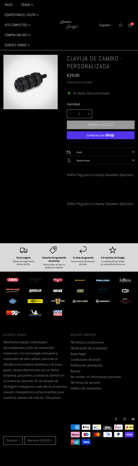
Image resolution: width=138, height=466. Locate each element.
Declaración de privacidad (89, 347)
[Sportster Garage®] (69, 25)
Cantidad (73, 104)
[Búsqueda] (120, 25)
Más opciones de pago (100, 142)
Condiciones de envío (85, 359)
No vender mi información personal (96, 376)
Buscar (76, 370)
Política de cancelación (87, 365)
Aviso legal (78, 353)
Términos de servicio (85, 382)
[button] (22, 15)
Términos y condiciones (87, 342)
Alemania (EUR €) (38, 440)
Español (105, 25)
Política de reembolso (86, 388)
